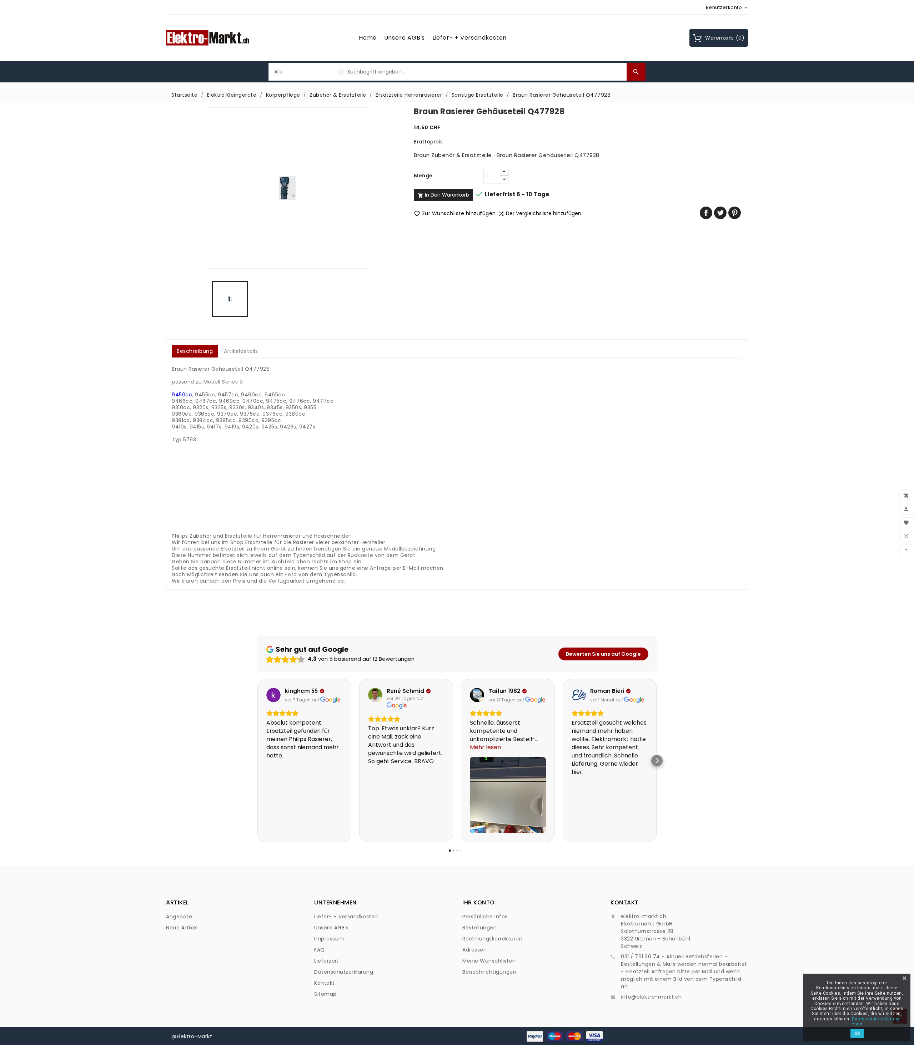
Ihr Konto (478, 902)
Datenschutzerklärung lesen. (875, 1021)
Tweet (720, 213)
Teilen (706, 213)
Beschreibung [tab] (195, 351)
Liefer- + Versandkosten (469, 38)
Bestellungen (479, 927)
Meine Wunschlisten (489, 960)
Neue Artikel (181, 927)
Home (368, 38)
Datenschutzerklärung (343, 971)
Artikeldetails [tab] (241, 351)
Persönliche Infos (485, 916)
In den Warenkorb (443, 194)
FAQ (319, 949)
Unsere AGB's (404, 38)
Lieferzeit (326, 960)
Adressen (474, 949)
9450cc (182, 394)
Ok (857, 1033)
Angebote (179, 916)
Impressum (329, 938)
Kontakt (324, 982)
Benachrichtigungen (489, 971)
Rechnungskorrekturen (492, 938)
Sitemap (325, 994)
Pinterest (734, 213)
